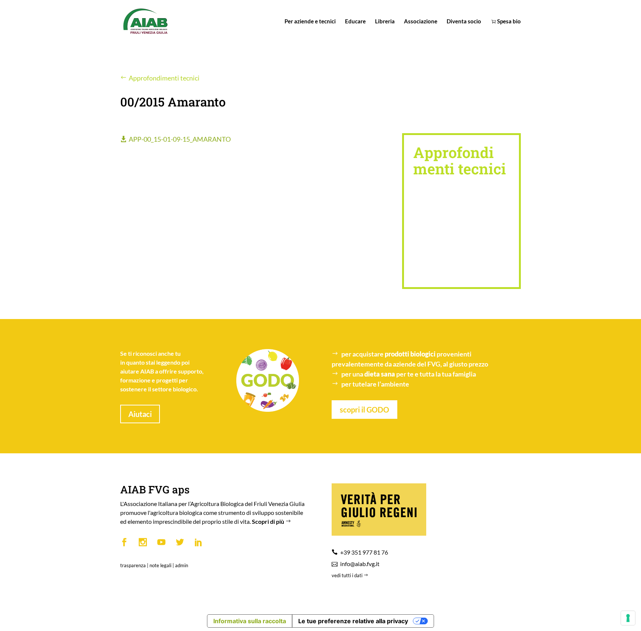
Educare (355, 21)
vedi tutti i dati (348, 575)
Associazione (420, 21)
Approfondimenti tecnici (164, 78)
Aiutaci (140, 414)
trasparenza (133, 565)
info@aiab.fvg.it (359, 563)
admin (181, 565)
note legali (160, 565)
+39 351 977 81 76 (364, 552)
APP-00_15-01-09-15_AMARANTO (180, 139)
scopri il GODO (364, 409)
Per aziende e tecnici (310, 21)
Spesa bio (508, 21)
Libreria (385, 21)
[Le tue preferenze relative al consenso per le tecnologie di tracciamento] (628, 618)
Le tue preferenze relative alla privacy (353, 621)
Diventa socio (464, 21)
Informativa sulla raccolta (249, 621)
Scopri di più (268, 521)
